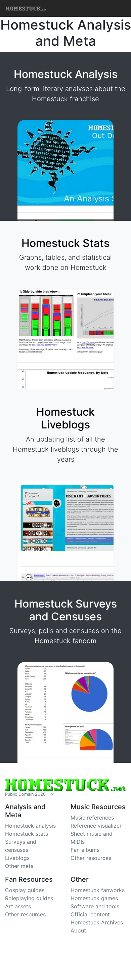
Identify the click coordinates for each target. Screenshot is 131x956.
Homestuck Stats (65, 243)
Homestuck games (94, 898)
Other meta (19, 866)
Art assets (18, 906)
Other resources (91, 858)
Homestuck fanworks (98, 890)
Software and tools (95, 906)
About (78, 930)
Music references (92, 817)
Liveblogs (17, 858)
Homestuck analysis (30, 825)
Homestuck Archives (97, 922)
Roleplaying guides (29, 898)
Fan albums (85, 849)
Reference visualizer (96, 825)
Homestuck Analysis (66, 74)
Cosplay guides (24, 890)
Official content (90, 914)
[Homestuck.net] (65, 8)
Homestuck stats (26, 833)
